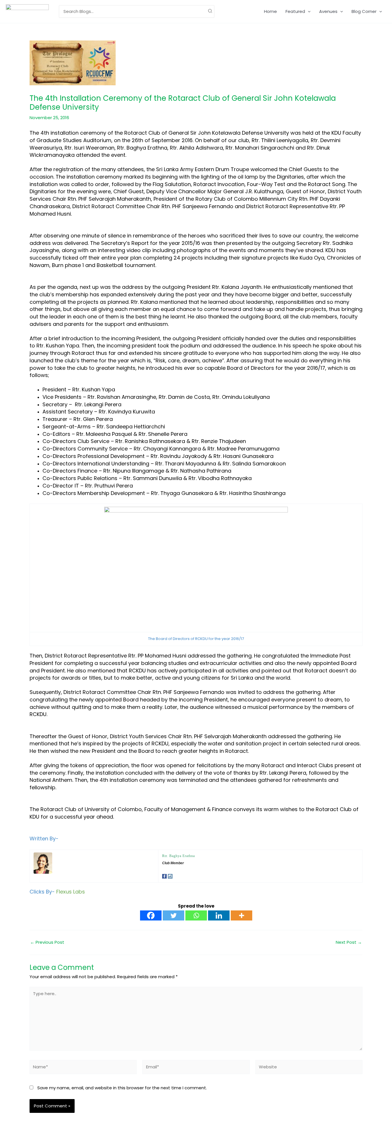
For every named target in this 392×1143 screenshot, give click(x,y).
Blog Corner (364, 11)
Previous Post (47, 942)
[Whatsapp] (196, 915)
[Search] (210, 11)
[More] (241, 915)
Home (270, 11)
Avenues (328, 11)
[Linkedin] (219, 915)
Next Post (349, 942)
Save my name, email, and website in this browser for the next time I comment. (122, 1088)
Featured (295, 11)
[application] (308, 11)
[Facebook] (151, 915)
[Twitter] (173, 915)
